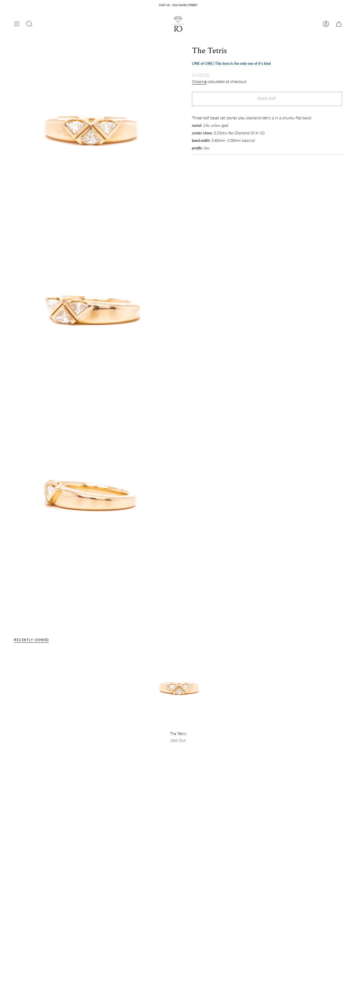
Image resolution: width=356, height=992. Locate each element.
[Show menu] (16, 24)
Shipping (199, 81)
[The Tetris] (178, 690)
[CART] (338, 24)
